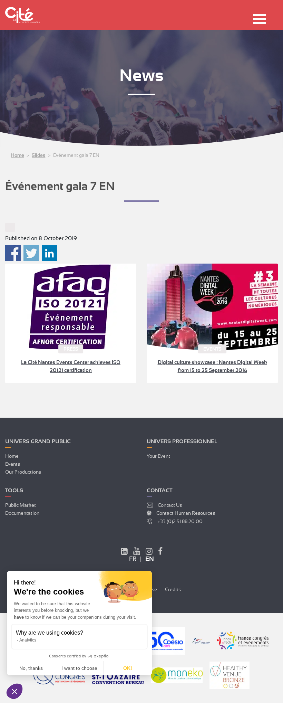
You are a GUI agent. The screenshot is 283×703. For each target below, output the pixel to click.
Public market (20, 505)
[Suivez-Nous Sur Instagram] (149, 552)
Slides (38, 155)
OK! (127, 668)
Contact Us (170, 505)
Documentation (22, 513)
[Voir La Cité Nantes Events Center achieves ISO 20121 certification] (70, 307)
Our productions (23, 472)
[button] (14, 691)
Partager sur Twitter (31, 253)
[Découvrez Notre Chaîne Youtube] (136, 552)
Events (12, 464)
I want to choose (79, 668)
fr (132, 558)
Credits (173, 589)
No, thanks (31, 668)
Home (17, 155)
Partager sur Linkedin (49, 253)
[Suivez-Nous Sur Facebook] (160, 552)
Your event (158, 456)
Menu (259, 19)
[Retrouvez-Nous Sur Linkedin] (124, 552)
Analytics (27, 640)
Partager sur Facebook (13, 253)
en (149, 558)
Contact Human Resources (185, 513)
